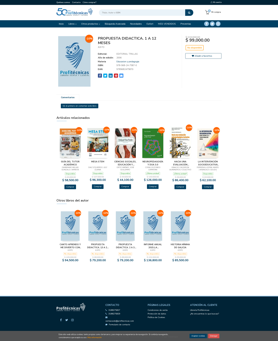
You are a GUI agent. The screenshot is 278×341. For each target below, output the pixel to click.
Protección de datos (157, 313)
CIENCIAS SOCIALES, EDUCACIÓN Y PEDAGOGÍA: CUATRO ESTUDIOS (125, 163)
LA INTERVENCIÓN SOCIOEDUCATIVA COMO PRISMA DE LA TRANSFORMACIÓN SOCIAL (207, 163)
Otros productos (90, 23)
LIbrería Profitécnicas (199, 310)
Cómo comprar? (89, 2)
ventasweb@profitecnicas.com (119, 321)
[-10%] (70, 143)
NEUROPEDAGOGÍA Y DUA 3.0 (152, 163)
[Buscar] (189, 12)
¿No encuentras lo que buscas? (204, 313)
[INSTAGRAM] (218, 23)
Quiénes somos (63, 2)
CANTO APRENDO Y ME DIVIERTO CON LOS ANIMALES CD (70, 246)
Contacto (76, 2)
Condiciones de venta (158, 310)
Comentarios (68, 97)
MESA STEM (97, 161)
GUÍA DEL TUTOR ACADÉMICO (70, 163)
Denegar (213, 336)
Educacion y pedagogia (127, 61)
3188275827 (114, 310)
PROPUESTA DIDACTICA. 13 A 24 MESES (97, 246)
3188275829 (114, 313)
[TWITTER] (212, 23)
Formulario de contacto (119, 324)
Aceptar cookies (198, 336)
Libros (71, 23)
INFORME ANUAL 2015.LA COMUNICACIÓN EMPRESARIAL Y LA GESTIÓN (152, 246)
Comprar (70, 186)
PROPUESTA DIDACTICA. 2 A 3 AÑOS (125, 246)
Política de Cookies (156, 317)
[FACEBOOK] (206, 23)
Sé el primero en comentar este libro (79, 106)
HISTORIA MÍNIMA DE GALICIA (180, 246)
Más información (94, 337)
